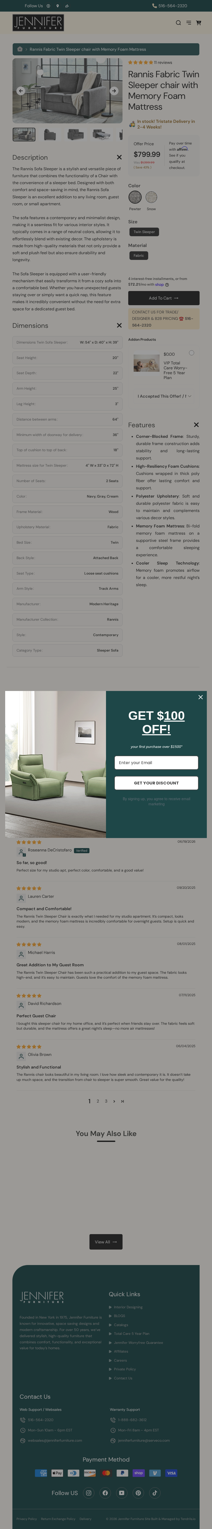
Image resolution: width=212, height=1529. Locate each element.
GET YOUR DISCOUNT (156, 783)
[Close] (200, 697)
